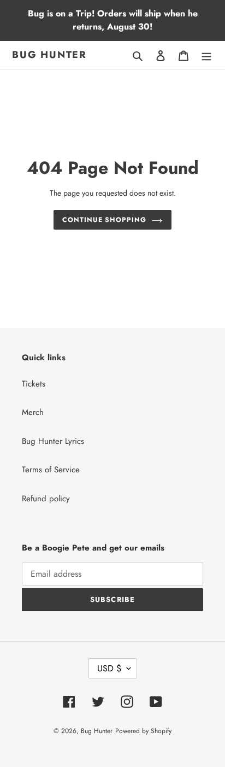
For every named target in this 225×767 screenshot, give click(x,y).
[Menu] (206, 55)
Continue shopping (104, 220)
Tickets (33, 384)
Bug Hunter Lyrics (53, 441)
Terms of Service (51, 470)
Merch (33, 412)
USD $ (109, 668)
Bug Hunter (49, 55)
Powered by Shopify (143, 731)
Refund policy (46, 499)
